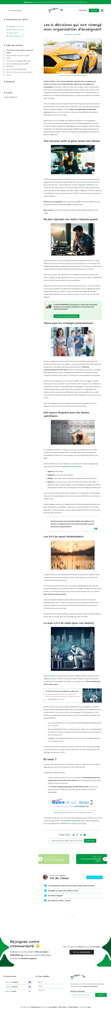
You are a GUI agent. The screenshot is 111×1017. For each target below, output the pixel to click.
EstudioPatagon (73, 1007)
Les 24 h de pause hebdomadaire (17, 69)
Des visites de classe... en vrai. (59, 900)
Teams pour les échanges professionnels (19, 61)
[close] (109, 2)
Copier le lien (90, 840)
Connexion (82, 10)
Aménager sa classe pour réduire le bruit (63, 891)
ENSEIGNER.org (35, 1007)
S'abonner (94, 10)
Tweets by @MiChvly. (11, 97)
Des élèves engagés (55, 896)
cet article (51, 676)
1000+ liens (41, 990)
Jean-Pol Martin (85, 123)
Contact (40, 986)
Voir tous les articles (94, 877)
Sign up (40, 982)
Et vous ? (9, 75)
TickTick (90, 185)
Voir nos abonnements (81, 952)
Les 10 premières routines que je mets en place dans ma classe (71, 886)
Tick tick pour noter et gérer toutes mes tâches (20, 51)
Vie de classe (19, 26)
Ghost (89, 1007)
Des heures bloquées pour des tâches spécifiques (18, 65)
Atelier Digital (52, 1007)
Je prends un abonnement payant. (66, 316)
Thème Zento (62, 1007)
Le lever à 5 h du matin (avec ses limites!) (19, 72)
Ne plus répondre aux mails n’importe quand (18, 57)
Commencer (101, 995)
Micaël (16, 33)
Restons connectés (77, 991)
